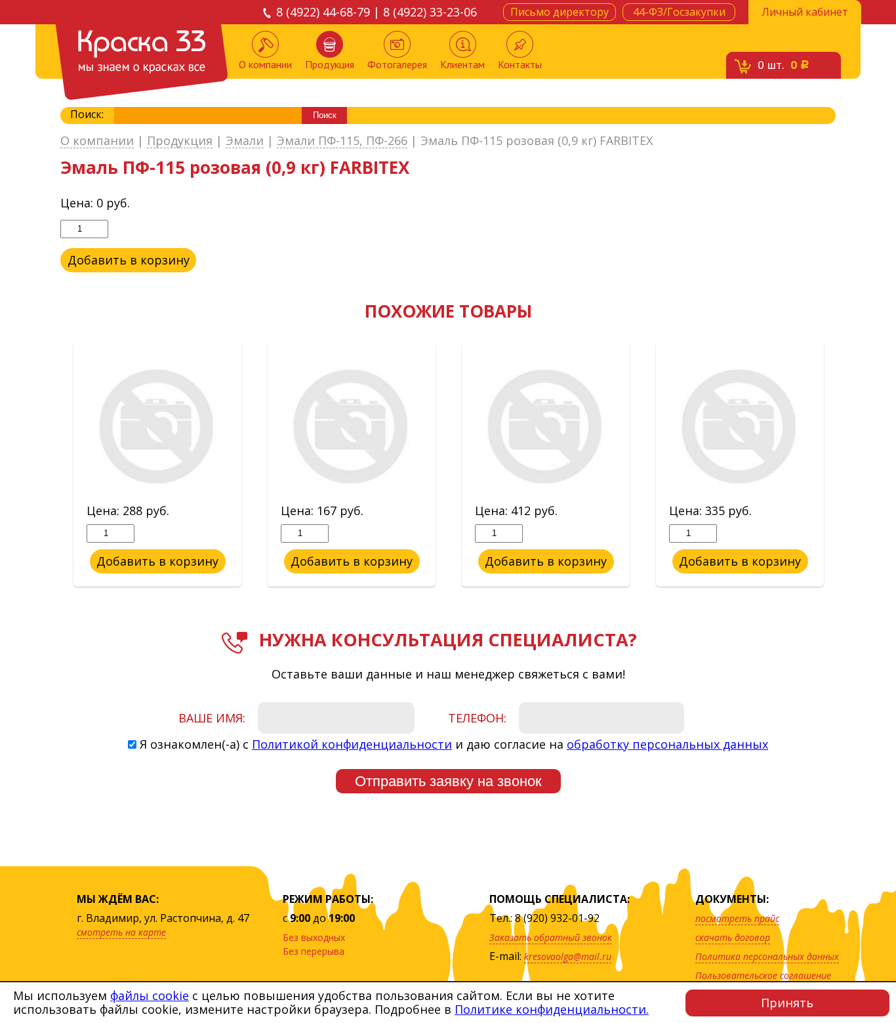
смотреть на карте (121, 932)
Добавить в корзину (129, 260)
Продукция (329, 64)
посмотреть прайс (737, 918)
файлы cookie (149, 995)
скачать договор (732, 937)
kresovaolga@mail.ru (567, 956)
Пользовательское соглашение (763, 975)
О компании (265, 64)
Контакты (520, 64)
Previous (50, 465)
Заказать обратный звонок (550, 937)
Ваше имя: (211, 718)
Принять (787, 1003)
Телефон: (477, 718)
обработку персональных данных (667, 744)
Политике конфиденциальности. (552, 1009)
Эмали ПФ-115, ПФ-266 (342, 141)
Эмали (245, 141)
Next (845, 465)
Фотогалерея (397, 64)
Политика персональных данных (767, 956)
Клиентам (462, 64)
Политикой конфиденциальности (352, 744)
